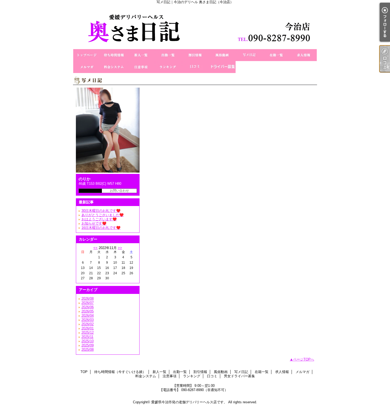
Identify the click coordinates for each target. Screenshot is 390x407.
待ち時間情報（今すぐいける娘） (113, 55)
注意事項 (140, 67)
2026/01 (87, 328)
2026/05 (87, 311)
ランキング (167, 67)
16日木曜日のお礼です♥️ (100, 228)
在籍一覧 (276, 55)
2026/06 (87, 307)
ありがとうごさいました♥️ (102, 215)
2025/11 (87, 337)
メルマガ (86, 67)
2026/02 (87, 324)
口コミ (195, 67)
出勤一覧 (167, 55)
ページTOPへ (303, 359)
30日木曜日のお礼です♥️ (100, 211)
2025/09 (87, 345)
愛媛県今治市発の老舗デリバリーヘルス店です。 (189, 402)
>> (120, 248)
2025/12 (87, 333)
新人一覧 (140, 55)
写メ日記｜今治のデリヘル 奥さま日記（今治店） (195, 26)
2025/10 (87, 341)
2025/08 (87, 350)
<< (95, 248)
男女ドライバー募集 (222, 67)
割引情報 (195, 55)
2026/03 (87, 320)
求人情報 (303, 55)
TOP (86, 55)
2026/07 (87, 303)
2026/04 (87, 316)
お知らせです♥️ (93, 223)
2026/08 (87, 299)
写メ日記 (249, 55)
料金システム (113, 67)
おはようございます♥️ (99, 219)
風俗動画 (222, 55)
